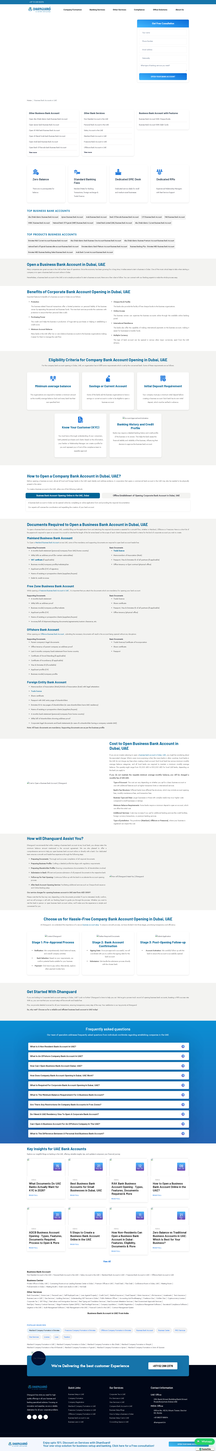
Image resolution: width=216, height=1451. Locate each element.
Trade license (36, 691)
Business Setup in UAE (76, 1394)
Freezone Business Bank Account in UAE (54, 590)
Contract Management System (123, 1307)
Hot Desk (83, 1286)
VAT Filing (43, 1301)
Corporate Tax (32, 1301)
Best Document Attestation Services (119, 1301)
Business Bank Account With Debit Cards (153, 124)
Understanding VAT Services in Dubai (84, 1298)
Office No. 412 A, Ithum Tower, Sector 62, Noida (170, 1411)
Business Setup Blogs (117, 1410)
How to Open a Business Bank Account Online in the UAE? (169, 1187)
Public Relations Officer (108, 1298)
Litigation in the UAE (34, 1307)
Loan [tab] (56, 1337)
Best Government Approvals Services (148, 1301)
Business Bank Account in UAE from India (108, 1313)
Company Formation (73, 9)
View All (107, 1261)
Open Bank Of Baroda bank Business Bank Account (47, 147)
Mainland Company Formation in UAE (40, 1344)
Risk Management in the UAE (76, 1307)
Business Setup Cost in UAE (119, 1418)
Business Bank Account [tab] (144, 1330)
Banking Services (97, 9)
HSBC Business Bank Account (39, 223)
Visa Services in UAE (117, 1402)
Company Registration (76, 1402)
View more (33, 152)
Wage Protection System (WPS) (67, 1304)
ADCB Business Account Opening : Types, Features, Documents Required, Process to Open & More (45, 1237)
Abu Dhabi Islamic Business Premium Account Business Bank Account (149, 240)
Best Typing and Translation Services (92, 1301)
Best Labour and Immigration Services (63, 1301)
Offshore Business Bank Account (52, 634)
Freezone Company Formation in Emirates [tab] (80, 1330)
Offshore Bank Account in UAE (95, 147)
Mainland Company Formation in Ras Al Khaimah (44, 1347)
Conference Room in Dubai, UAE (147, 1283)
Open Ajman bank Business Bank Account (44, 124)
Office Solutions (160, 9)
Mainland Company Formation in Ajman (111, 1347)
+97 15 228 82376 (36, 2)
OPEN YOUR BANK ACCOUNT (163, 76)
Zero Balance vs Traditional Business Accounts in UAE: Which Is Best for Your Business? (170, 1237)
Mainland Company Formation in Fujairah (80, 1347)
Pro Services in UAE (117, 1398)
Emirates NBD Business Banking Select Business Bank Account (50, 252)
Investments (168, 1295)
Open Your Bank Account (189, 1444)
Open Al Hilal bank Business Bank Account (44, 130)
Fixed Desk (119, 1283)
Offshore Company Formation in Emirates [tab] (116, 1330)
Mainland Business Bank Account (47, 542)
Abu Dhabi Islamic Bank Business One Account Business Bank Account (95, 240)
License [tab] (46, 1337)
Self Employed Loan (71, 1295)
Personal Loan (57, 1295)
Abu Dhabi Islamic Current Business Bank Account (153, 223)
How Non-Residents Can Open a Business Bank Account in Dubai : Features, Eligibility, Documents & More (127, 1239)
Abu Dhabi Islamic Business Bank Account (43, 217)
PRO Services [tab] (180, 1330)
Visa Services (49, 1298)
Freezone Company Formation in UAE (82, 1410)
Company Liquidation (108, 1304)
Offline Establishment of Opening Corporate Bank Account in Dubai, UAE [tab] (146, 495)
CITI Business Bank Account (152, 217)
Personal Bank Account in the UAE (96, 124)
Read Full (33, 1195)
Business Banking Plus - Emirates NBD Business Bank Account (152, 246)
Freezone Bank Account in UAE (95, 141)
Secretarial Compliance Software (175, 1304)
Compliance (139, 9)
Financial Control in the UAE (99, 1307)
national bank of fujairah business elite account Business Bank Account (53, 246)
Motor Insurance (143, 1295)
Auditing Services (62, 1298)
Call (34, 86)
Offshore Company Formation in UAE (82, 1414)
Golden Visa (160, 1298)
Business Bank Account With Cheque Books (154, 119)
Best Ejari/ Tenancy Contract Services (40, 1304)
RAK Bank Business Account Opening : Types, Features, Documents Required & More (127, 1189)
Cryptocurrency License (176, 1298)
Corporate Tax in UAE (117, 1394)
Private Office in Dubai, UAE (37, 1283)
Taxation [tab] (67, 1337)
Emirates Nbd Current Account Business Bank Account (47, 240)
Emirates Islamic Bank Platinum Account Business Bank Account (104, 246)
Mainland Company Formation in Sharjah (136, 1344)
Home (29, 100)
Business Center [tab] (164, 1330)
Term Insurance (179, 1295)
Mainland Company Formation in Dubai (71, 1344)
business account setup (91, 925)
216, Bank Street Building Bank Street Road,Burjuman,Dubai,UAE (170, 1400)
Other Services (119, 9)
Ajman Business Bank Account (72, 217)
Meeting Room (166, 1283)
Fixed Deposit (130, 1295)
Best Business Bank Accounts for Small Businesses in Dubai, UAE (86, 1187)
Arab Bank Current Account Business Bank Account (94, 252)
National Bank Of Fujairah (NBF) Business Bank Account (73, 223)
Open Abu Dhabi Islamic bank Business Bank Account (48, 119)
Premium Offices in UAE (104, 1283)
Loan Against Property (89, 1295)
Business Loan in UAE (34, 1298)
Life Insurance (156, 1295)
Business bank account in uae (78, 1418)
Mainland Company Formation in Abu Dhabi (103, 1344)
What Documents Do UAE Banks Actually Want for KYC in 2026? (45, 1187)
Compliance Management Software (148, 1304)
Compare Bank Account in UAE (121, 1406)
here (48, 966)
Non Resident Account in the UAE (96, 119)
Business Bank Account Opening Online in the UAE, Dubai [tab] (62, 495)
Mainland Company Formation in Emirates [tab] (44, 1330)
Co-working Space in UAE (119, 1422)
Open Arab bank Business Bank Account (43, 141)
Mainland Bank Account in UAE (95, 136)
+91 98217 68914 (161, 1417)
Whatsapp (51, 86)
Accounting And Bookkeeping (130, 1298)
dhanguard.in (160, 1422)
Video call (70, 86)
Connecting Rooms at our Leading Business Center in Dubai (71, 1283)
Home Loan (45, 1295)
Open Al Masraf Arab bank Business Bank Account (47, 136)
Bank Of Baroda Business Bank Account (124, 217)
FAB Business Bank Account (175, 217)
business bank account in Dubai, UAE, (152, 755)
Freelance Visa (148, 1298)
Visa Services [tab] (34, 1337)
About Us (180, 9)
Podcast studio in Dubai (35, 1286)
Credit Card (103, 1295)
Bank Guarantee (33, 1295)
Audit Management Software (54, 1307)
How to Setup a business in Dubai (122, 1414)
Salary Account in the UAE (93, 130)
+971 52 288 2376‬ (163, 1365)
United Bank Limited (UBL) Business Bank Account (114, 223)
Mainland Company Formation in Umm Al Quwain (146, 1347)
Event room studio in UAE (68, 1286)
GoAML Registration (125, 1304)
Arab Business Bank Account (96, 217)
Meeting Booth (51, 1286)
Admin (33, 1180)
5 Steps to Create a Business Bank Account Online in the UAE (85, 1236)
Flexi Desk (128, 1283)
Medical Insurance (116, 1295)
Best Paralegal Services (90, 1304)
